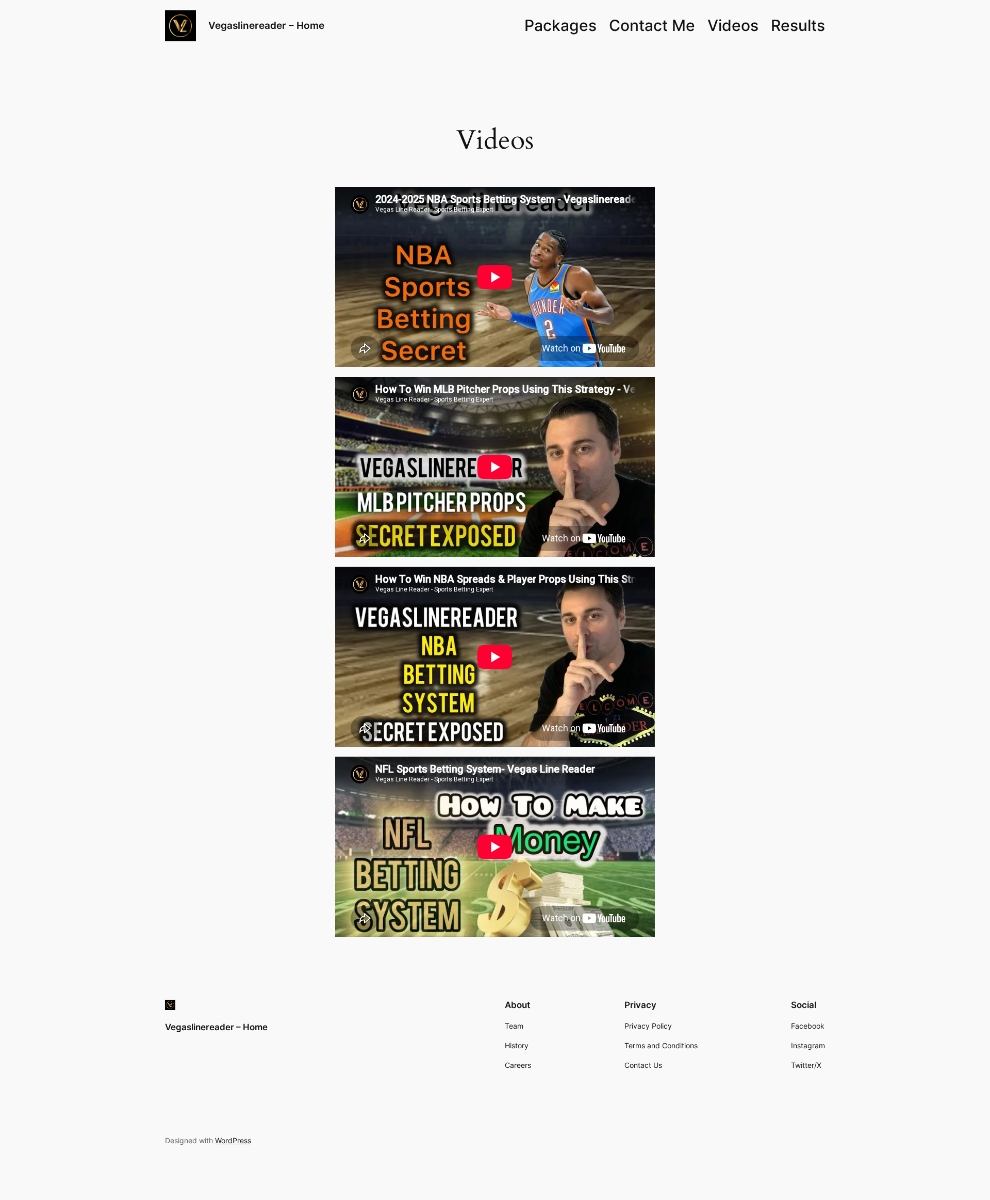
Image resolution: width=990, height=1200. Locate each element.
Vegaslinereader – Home (266, 25)
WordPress (233, 1140)
